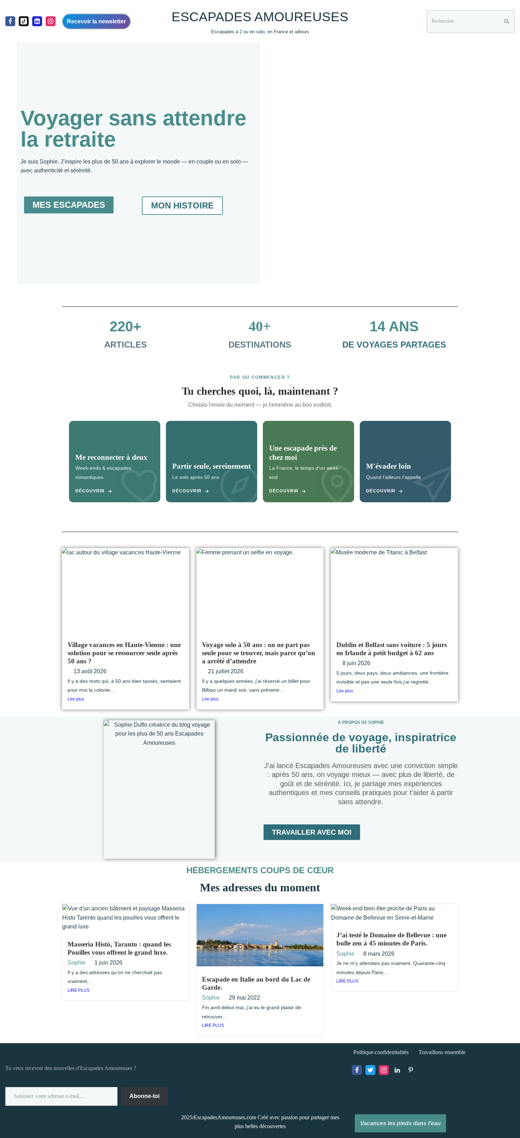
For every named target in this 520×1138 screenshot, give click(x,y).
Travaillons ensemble (442, 1052)
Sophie (77, 963)
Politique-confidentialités (381, 1052)
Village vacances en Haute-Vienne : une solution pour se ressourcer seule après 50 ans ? (124, 653)
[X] (370, 1070)
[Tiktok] (24, 21)
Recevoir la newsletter (96, 21)
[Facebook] (10, 21)
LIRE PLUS (78, 990)
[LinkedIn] (397, 1070)
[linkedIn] (37, 21)
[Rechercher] (507, 21)
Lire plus (76, 699)
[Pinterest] (411, 1070)
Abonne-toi (144, 1096)
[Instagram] (51, 21)
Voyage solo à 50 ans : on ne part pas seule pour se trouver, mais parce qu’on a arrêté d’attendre (258, 653)
